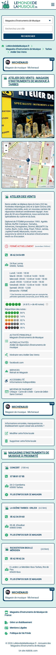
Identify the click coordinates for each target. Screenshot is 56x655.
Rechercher (28, 36)
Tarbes (48, 49)
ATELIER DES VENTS (23, 196)
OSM (51, 186)
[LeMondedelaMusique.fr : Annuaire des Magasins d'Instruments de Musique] (21, 5)
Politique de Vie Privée (20, 633)
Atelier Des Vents (18, 52)
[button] (28, 161)
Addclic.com (31, 650)
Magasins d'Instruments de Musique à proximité (28, 454)
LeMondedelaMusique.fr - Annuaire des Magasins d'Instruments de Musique (31, 644)
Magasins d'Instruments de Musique (23, 49)
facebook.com (16, 362)
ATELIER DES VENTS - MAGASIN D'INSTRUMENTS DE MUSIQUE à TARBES (28, 81)
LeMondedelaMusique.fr (17, 46)
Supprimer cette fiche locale (23, 441)
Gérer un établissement (21, 622)
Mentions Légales (18, 627)
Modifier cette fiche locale (22, 433)
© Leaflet (42, 186)
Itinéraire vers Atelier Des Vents (24, 355)
